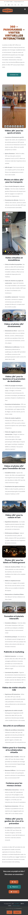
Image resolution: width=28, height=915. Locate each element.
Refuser (17, 912)
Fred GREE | (17, 903)
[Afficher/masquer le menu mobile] (25, 9)
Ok (9, 912)
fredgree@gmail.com (19, 1)
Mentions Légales (16, 905)
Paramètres (19, 908)
